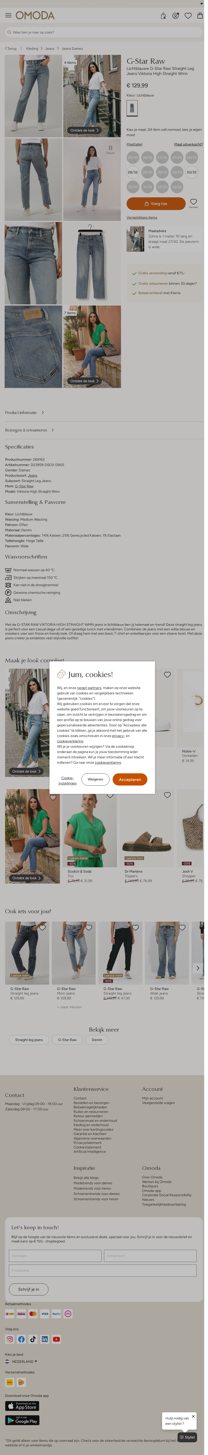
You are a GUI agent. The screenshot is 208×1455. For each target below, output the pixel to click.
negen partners (89, 688)
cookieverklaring (70, 741)
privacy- (118, 736)
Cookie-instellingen (68, 780)
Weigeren (95, 779)
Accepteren (130, 779)
